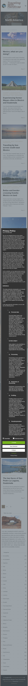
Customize (13, 453)
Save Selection (13, 446)
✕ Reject (14, 450)
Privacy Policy (14, 455)
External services (19, 438)
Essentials (7, 438)
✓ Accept (13, 442)
